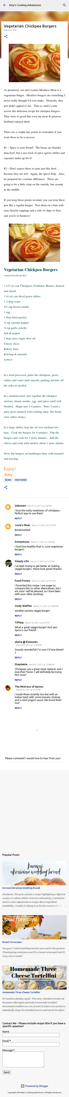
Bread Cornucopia (12, 942)
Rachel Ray (21, 275)
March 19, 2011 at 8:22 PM (37, 623)
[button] (6, 36)
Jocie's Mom (22, 525)
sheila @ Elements (26, 641)
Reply (18, 518)
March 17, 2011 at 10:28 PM (45, 606)
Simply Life (22, 561)
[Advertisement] (34, 809)
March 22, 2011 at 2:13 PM (28, 690)
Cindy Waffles (23, 605)
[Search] (64, 5)
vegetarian (20, 480)
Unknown (20, 505)
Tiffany (19, 622)
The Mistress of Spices (29, 686)
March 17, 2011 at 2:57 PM (43, 525)
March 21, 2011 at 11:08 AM (41, 664)
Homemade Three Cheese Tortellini (21, 992)
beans (8, 480)
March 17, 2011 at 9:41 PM (43, 581)
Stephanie (21, 664)
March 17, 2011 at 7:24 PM (42, 561)
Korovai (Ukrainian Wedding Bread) (21, 888)
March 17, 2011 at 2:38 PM (39, 506)
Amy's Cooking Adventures (25, 5)
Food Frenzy (22, 580)
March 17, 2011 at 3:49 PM (43, 542)
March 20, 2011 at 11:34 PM (28, 645)
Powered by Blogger (36, 1086)
